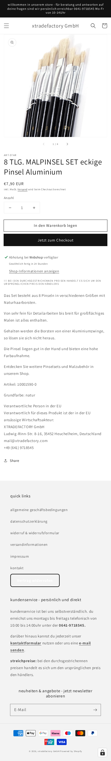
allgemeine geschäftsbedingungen (39, 509)
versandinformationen (29, 544)
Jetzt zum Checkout (56, 240)
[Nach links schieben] (44, 144)
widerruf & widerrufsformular (34, 533)
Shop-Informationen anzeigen (34, 271)
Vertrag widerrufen (35, 580)
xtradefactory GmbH (49, 751)
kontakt (16, 568)
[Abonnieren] (95, 709)
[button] (6, 25)
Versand (22, 189)
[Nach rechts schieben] (67, 144)
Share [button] (14, 460)
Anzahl (9, 198)
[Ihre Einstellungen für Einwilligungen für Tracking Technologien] (102, 752)
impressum (19, 556)
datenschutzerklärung (28, 521)
